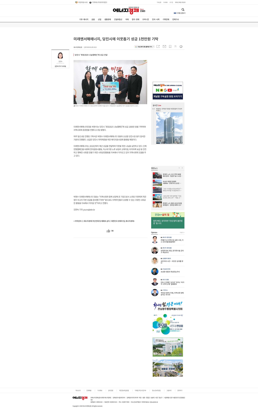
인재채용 (88, 390)
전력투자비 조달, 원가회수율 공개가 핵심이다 (172, 251)
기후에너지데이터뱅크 (99, 2)
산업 (99, 19)
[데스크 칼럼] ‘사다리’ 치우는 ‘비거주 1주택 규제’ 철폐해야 (172, 283)
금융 (93, 19)
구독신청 (159, 2)
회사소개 (78, 390)
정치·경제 (135, 19)
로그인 (171, 2)
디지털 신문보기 (181, 13)
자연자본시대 (82, 2)
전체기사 (175, 19)
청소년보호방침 (156, 390)
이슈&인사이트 (166, 269)
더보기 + (182, 232)
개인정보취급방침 (124, 390)
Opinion (154, 232)
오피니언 (145, 19)
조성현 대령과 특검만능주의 (170, 272)
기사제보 (165, 2)
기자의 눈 (165, 290)
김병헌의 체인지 (167, 258)
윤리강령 (110, 390)
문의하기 (179, 390)
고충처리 (169, 390)
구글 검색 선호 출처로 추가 (144, 47)
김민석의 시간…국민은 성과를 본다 (172, 262)
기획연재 (166, 19)
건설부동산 (118, 19)
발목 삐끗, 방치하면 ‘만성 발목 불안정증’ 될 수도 (167, 222)
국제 (127, 19)
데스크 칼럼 (166, 280)
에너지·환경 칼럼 (167, 237)
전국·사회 (155, 19)
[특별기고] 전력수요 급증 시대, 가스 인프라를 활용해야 (172, 241)
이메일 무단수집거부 (140, 390)
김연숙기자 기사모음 (60, 66)
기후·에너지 (83, 19)
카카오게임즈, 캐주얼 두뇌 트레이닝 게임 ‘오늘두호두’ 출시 (169, 127)
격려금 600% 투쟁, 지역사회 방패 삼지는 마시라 (172, 293)
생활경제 (107, 19)
